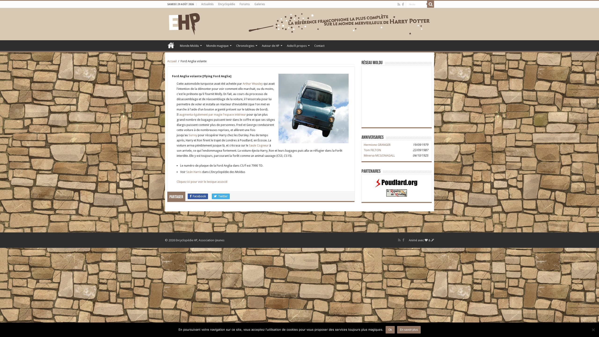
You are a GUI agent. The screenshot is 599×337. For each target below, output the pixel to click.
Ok (390, 329)
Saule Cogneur (259, 145)
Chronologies (245, 46)
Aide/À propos (297, 46)
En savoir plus (409, 329)
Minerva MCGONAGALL (379, 155)
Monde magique (217, 46)
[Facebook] (403, 4)
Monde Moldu (189, 46)
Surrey (193, 135)
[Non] (593, 329)
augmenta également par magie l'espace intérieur (212, 114)
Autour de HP (270, 46)
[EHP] (184, 23)
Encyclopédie (226, 4)
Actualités (207, 4)
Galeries (259, 4)
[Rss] (399, 4)
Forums (245, 4)
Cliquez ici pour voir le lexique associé (202, 181)
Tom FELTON (372, 150)
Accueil (171, 45)
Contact (319, 46)
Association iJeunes (211, 240)
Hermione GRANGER (377, 145)
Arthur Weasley (253, 83)
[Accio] (430, 4)
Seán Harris (193, 172)
